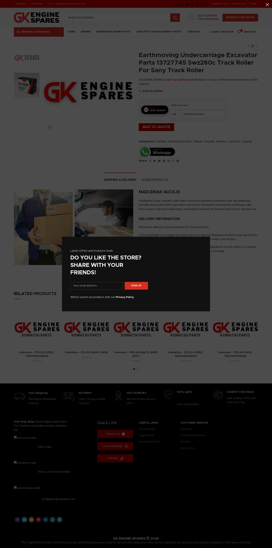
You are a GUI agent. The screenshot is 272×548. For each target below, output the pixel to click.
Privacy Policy (125, 297)
